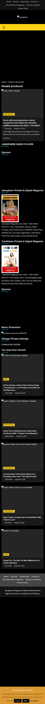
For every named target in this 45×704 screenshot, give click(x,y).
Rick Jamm (8, 128)
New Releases (9, 114)
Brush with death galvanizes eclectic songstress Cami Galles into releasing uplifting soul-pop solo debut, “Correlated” (21, 123)
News (6, 379)
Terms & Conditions (33, 5)
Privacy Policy (23, 8)
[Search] (42, 27)
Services (16, 2)
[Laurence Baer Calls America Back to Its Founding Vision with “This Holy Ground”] (23, 457)
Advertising (24, 2)
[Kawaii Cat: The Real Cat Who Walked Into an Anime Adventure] (23, 543)
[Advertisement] (22, 54)
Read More (6, 138)
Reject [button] (26, 701)
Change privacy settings (11, 344)
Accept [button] (17, 701)
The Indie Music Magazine (15, 5)
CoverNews (23, 593)
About (9, 2)
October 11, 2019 (19, 128)
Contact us (34, 2)
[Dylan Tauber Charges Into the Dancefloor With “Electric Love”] (23, 500)
